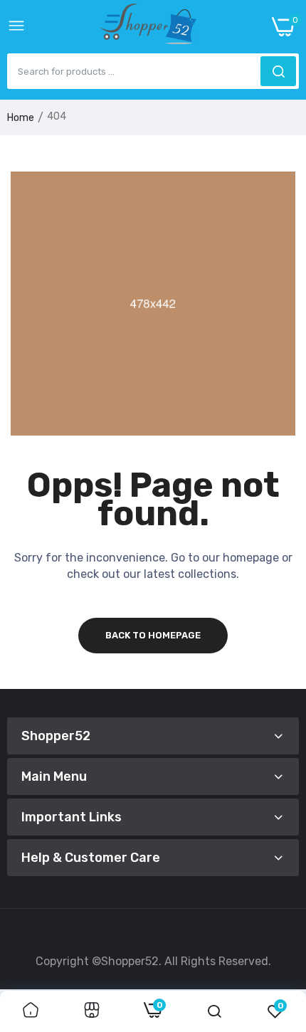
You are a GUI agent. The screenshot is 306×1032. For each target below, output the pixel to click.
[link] (30, 1011)
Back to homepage (153, 635)
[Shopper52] (148, 27)
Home (20, 118)
